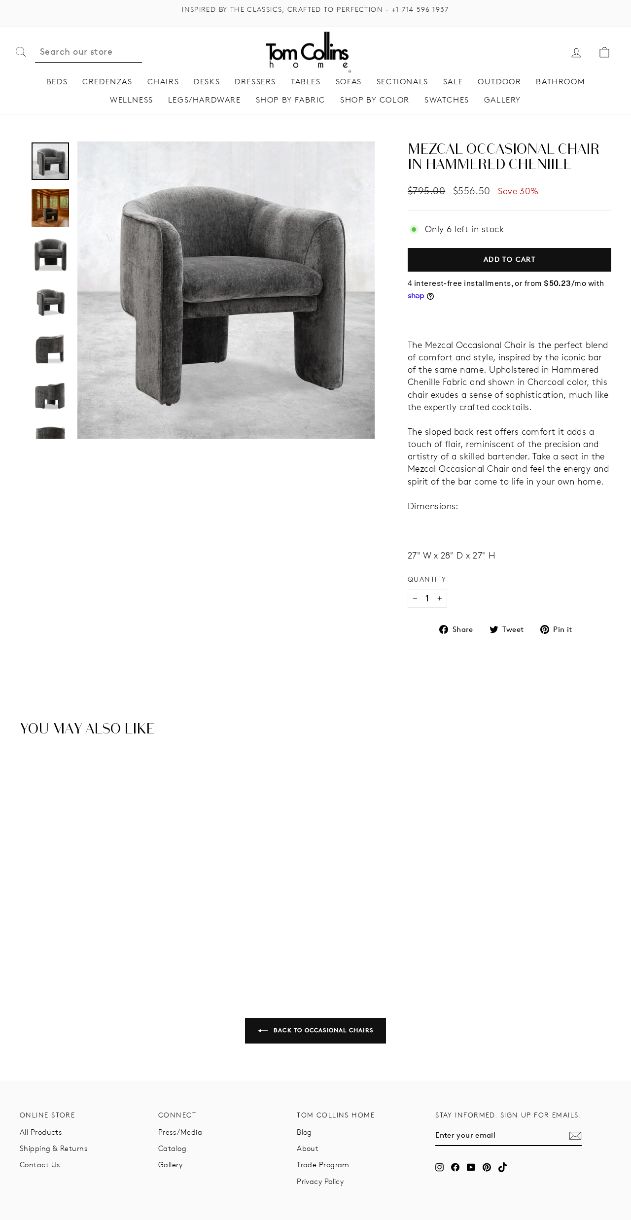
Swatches (446, 100)
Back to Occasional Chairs (322, 1030)
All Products (41, 1132)
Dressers (255, 81)
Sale (453, 81)
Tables (306, 81)
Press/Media (180, 1132)
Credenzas (107, 81)
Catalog (172, 1148)
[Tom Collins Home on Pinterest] (487, 1167)
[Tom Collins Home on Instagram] (439, 1167)
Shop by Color (375, 100)
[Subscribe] (575, 1135)
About (307, 1148)
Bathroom (560, 81)
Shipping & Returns (53, 1148)
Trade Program (323, 1164)
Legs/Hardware (204, 100)
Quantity (427, 579)
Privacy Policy (320, 1181)
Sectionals (402, 81)
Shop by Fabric (290, 100)
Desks (207, 81)
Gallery (502, 100)
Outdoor (499, 81)
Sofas (349, 81)
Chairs (163, 81)
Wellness (131, 100)
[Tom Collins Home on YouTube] (471, 1167)
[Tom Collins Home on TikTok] (502, 1167)
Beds (57, 81)
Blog (304, 1132)
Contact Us (40, 1164)
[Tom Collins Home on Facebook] (455, 1167)
